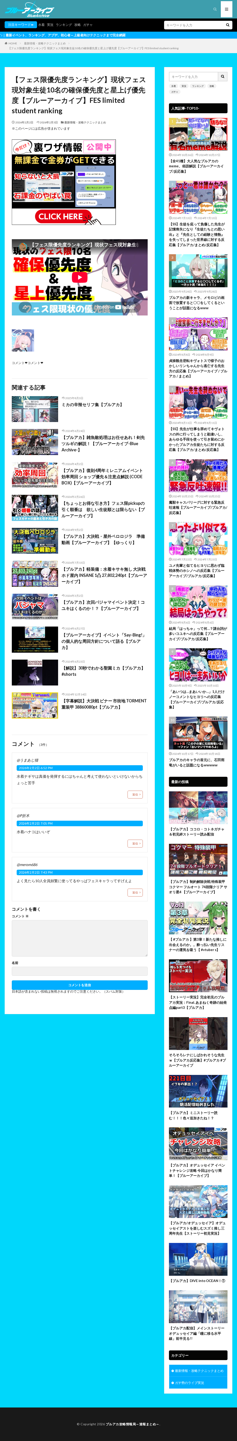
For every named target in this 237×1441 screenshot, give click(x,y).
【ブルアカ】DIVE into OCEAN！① (197, 1281)
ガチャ (88, 25)
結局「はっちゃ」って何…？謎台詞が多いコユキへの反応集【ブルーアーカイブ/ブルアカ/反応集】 (198, 633)
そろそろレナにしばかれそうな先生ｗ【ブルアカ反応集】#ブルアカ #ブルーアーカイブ (197, 1060)
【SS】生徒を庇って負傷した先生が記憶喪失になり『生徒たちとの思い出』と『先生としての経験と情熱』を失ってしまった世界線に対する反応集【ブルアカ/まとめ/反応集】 (197, 234)
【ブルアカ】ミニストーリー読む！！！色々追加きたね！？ (193, 1115)
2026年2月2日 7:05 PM (36, 823)
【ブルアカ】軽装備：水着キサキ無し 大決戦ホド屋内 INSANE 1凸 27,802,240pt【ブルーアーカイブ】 (104, 575)
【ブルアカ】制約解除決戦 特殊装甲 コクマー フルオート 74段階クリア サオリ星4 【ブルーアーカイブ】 (198, 886)
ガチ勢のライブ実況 (189, 1383)
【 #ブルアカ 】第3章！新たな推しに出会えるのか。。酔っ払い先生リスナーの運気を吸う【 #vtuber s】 (198, 944)
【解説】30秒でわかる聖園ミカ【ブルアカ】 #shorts (103, 671)
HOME (13, 43)
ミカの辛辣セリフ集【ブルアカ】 (93, 404)
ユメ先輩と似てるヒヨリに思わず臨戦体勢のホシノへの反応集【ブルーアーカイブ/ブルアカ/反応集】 (197, 570)
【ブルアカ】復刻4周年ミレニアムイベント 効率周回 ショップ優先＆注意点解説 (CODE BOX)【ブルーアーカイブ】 (102, 476)
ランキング (64, 25)
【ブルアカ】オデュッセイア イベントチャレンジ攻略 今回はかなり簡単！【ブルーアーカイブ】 (197, 1170)
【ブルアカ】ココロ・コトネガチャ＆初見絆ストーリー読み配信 (197, 831)
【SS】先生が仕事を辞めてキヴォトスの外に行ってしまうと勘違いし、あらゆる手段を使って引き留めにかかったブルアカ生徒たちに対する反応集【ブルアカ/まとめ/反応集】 (197, 439)
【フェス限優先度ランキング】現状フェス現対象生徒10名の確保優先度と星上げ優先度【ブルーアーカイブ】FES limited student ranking (93, 48)
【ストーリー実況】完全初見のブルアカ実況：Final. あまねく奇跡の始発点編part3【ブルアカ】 (198, 1002)
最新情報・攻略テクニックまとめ (45, 43)
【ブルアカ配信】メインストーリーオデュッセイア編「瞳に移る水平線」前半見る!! (197, 1333)
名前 (15, 962)
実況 (50, 25)
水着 (41, 25)
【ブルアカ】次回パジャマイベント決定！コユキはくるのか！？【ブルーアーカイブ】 (103, 605)
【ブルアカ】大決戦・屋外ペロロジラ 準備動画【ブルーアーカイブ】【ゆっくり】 (103, 539)
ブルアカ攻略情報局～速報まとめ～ (132, 1424)
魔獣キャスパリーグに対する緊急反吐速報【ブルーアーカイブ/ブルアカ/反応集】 (198, 507)
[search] (227, 25)
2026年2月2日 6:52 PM (36, 768)
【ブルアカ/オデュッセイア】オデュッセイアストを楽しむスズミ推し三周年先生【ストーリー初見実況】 (197, 1228)
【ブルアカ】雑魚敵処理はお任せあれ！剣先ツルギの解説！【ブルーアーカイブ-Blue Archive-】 (103, 443)
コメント (20, 916)
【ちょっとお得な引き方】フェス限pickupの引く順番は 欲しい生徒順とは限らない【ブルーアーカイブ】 (103, 509)
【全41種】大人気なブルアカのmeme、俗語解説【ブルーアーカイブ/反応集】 (196, 166)
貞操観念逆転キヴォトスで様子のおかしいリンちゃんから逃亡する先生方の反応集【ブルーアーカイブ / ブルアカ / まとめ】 (198, 368)
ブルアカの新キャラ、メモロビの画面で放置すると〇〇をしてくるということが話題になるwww (197, 302)
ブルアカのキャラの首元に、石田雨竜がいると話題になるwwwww (197, 762)
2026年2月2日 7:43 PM (36, 872)
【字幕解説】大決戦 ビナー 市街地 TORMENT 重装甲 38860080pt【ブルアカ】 (104, 704)
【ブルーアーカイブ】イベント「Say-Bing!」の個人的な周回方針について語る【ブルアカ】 (104, 641)
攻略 (77, 25)
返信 (135, 794)
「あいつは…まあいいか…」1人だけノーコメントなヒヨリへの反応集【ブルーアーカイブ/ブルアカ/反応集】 (197, 699)
